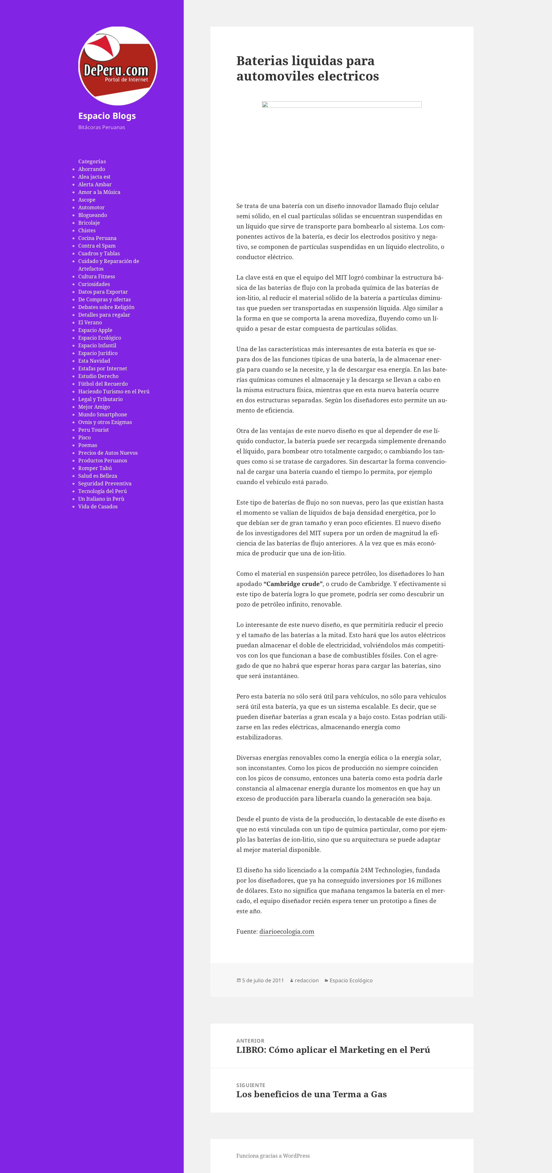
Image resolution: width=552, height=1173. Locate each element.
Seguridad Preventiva (105, 483)
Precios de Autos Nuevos (108, 452)
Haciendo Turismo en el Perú (114, 391)
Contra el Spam (97, 245)
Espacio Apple (95, 330)
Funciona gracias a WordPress (273, 1155)
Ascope (87, 199)
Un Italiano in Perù (101, 498)
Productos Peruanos (102, 460)
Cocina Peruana (97, 238)
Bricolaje (89, 222)
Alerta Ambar (95, 184)
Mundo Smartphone (102, 414)
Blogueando (92, 215)
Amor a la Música (99, 192)
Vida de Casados (98, 506)
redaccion (307, 980)
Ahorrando (91, 169)
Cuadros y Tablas (99, 253)
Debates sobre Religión (106, 307)
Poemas (87, 445)
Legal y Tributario (100, 399)
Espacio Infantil (97, 345)
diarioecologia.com (286, 931)
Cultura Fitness (96, 276)
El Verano (90, 322)
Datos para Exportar (103, 291)
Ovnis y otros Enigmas (105, 422)
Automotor (91, 207)
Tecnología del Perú (102, 491)
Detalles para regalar (104, 314)
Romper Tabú (95, 468)
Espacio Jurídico (98, 353)
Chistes (87, 230)
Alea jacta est (94, 176)
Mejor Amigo (94, 406)
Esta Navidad (94, 360)
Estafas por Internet (102, 368)
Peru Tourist (93, 429)
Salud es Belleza (97, 475)
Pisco (84, 437)
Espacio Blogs (107, 115)
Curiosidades (94, 284)
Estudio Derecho (98, 376)
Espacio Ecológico (99, 337)
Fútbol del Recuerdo (103, 383)
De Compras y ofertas (104, 299)
